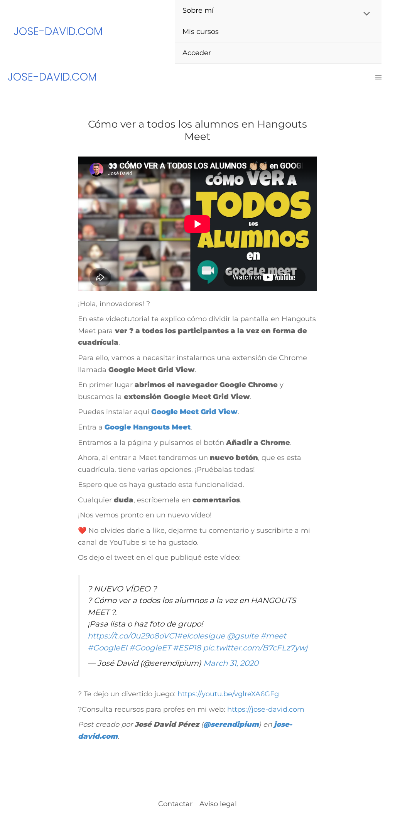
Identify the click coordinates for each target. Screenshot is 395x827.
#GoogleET (150, 647)
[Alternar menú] (364, 14)
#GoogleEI (107, 647)
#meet (273, 635)
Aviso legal (218, 804)
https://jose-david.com (265, 709)
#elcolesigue (201, 635)
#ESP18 (187, 647)
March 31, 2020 (230, 663)
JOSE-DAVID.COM (58, 31)
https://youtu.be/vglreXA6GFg (228, 694)
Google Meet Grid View (194, 412)
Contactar (175, 804)
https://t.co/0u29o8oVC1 (132, 635)
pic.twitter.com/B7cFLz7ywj (255, 647)
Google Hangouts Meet (148, 427)
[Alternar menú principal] (378, 77)
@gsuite (242, 635)
